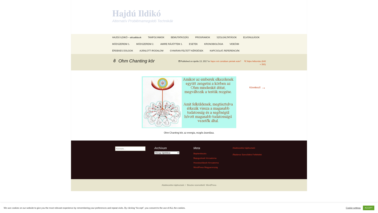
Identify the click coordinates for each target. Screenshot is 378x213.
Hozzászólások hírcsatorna (206, 163)
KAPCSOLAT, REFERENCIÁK (225, 50)
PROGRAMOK (202, 37)
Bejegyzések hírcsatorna (204, 158)
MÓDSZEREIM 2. (145, 44)
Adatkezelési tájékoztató (244, 148)
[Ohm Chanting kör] (189, 102)
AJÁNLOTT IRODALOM (151, 50)
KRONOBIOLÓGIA (213, 44)
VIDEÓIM (234, 44)
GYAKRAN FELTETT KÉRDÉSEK (186, 50)
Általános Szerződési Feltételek (247, 154)
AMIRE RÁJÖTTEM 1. (171, 44)
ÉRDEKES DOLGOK (122, 50)
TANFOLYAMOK (156, 37)
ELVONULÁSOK (251, 37)
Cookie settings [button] (353, 208)
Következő (257, 87)
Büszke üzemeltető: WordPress (201, 185)
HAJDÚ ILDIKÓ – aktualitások (126, 37)
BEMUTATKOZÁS (180, 37)
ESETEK (193, 44)
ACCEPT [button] (369, 208)
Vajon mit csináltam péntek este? (225, 61)
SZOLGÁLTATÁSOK (227, 37)
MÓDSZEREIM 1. (121, 44)
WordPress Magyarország (205, 167)
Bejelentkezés (199, 153)
